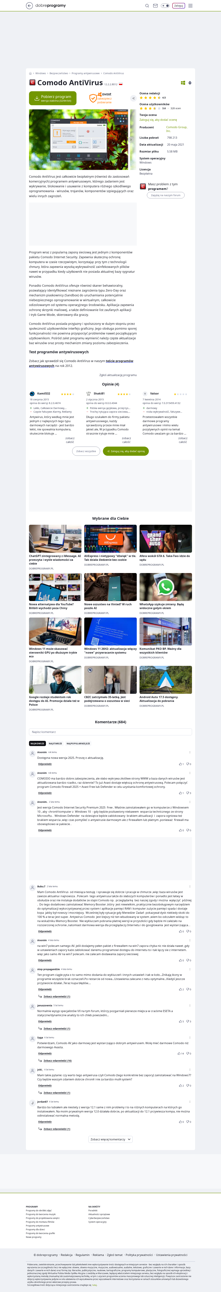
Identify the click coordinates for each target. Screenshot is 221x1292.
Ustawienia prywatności (171, 1255)
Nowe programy (33, 1237)
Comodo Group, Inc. (176, 129)
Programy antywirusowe (86, 73)
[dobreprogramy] (53, 5)
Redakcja (67, 1255)
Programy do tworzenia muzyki (41, 1214)
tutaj (94, 1285)
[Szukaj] (147, 5)
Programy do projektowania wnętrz (43, 1218)
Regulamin (83, 1255)
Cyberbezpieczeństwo (98, 1218)
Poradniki (92, 1210)
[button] (190, 5)
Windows (40, 73)
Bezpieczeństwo (59, 73)
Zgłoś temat (115, 1255)
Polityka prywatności (139, 1255)
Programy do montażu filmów (40, 1221)
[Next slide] (131, 140)
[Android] (190, 83)
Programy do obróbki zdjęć (39, 1210)
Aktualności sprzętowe (99, 1214)
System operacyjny (97, 1221)
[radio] (141, 97)
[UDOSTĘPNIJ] (133, 98)
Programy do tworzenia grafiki (40, 1233)
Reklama (98, 1255)
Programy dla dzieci (35, 1229)
